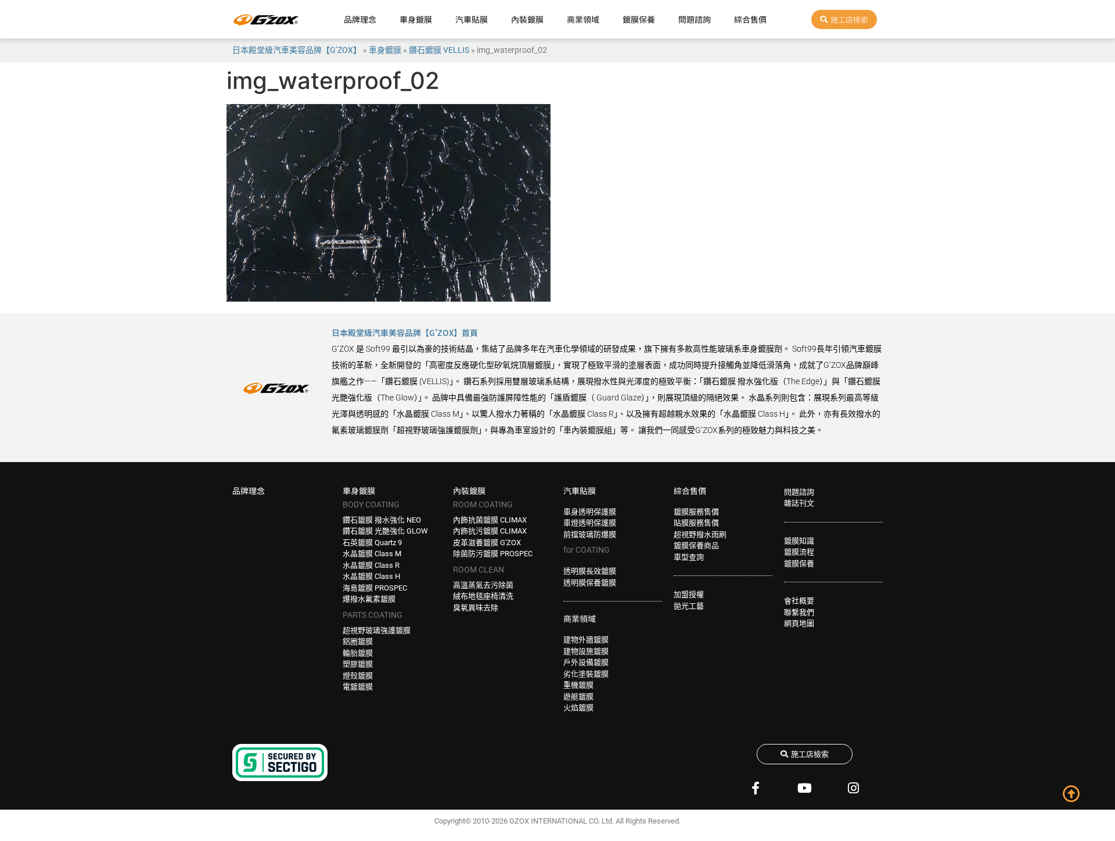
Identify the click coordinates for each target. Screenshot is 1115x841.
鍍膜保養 (639, 19)
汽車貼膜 (471, 19)
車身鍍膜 (416, 19)
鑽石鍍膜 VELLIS (439, 50)
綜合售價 (750, 19)
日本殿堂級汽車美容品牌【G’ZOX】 (296, 50)
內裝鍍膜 (527, 19)
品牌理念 (360, 19)
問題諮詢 (694, 19)
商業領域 (583, 19)
